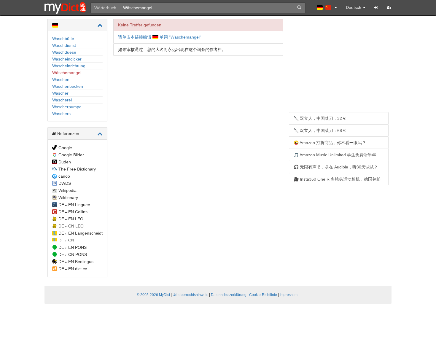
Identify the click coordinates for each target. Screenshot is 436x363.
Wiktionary (68, 197)
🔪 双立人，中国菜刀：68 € (320, 130)
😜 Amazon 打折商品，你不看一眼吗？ (330, 142)
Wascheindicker (67, 59)
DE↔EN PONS (72, 247)
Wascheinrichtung (68, 65)
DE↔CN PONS (72, 254)
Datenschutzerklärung (228, 295)
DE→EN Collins (72, 211)
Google (65, 147)
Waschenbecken (67, 86)
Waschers (61, 113)
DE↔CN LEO (71, 226)
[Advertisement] (339, 66)
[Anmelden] (376, 7)
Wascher (60, 93)
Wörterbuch (105, 7)
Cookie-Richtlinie (263, 295)
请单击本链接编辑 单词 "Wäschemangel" (159, 37)
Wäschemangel (66, 72)
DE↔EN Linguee (74, 204)
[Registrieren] (389, 7)
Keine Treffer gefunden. (140, 25)
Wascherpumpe (67, 106)
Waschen (60, 79)
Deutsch (354, 7)
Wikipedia (67, 190)
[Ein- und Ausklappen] (100, 25)
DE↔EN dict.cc (72, 268)
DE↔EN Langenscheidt (80, 233)
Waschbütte (63, 38)
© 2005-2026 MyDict (153, 295)
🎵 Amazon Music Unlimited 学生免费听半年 (335, 154)
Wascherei (62, 100)
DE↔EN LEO (70, 218)
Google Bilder (71, 154)
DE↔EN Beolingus (75, 261)
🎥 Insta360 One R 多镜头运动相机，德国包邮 (337, 179)
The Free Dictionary (77, 169)
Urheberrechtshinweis (190, 295)
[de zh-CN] (326, 7)
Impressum (288, 295)
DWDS (64, 183)
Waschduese (64, 52)
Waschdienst (64, 45)
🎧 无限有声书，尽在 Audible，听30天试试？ (336, 167)
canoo (64, 176)
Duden (64, 162)
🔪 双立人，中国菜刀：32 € (320, 118)
